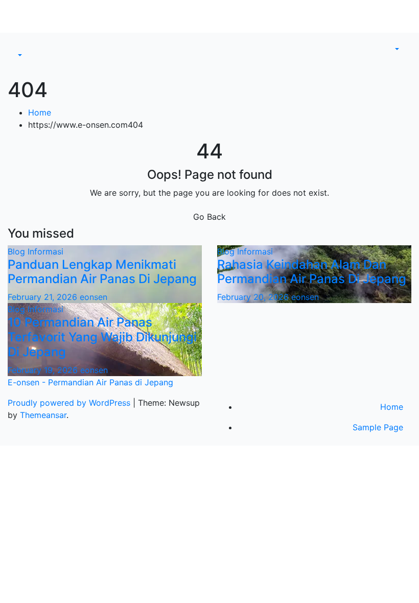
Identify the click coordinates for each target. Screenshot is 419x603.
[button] (19, 55)
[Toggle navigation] (22, 46)
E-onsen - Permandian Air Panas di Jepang (90, 382)
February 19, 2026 (44, 370)
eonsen (93, 297)
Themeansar (43, 415)
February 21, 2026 (44, 297)
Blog (18, 251)
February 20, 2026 (254, 297)
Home (39, 112)
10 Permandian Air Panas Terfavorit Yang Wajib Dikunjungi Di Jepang (102, 337)
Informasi (45, 251)
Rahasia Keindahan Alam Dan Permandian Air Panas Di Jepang (311, 272)
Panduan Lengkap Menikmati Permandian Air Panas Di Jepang (102, 272)
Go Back (209, 217)
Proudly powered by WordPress (70, 403)
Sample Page (378, 427)
